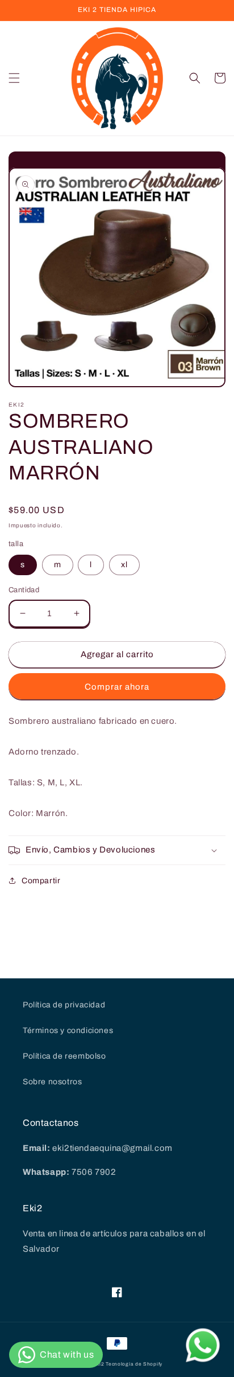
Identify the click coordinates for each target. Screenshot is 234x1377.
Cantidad (24, 590)
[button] (14, 78)
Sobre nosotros (52, 1081)
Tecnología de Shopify (134, 1364)
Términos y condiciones (68, 1030)
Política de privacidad (64, 1005)
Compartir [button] (41, 880)
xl (124, 564)
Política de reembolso (64, 1056)
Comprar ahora (117, 686)
